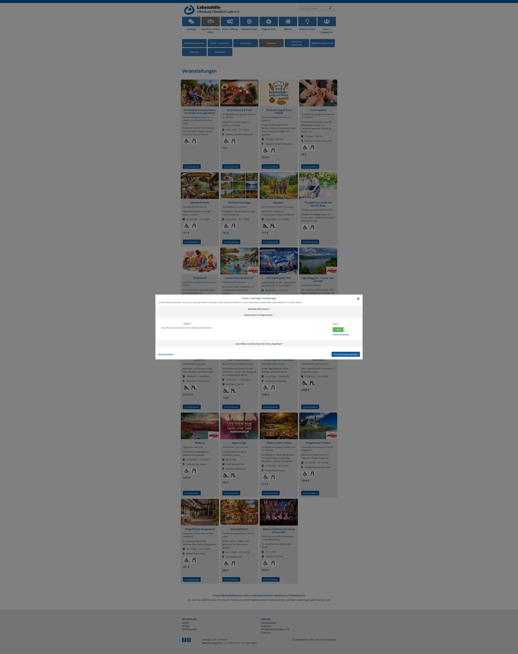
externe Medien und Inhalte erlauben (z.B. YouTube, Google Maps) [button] (258, 344)
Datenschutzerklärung (165, 354)
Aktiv (339, 329)
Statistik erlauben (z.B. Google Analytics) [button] (258, 315)
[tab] (259, 308)
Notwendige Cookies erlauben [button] (258, 309)
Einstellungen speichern (346, 354)
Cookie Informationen (341, 334)
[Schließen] (358, 299)
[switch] (339, 329)
